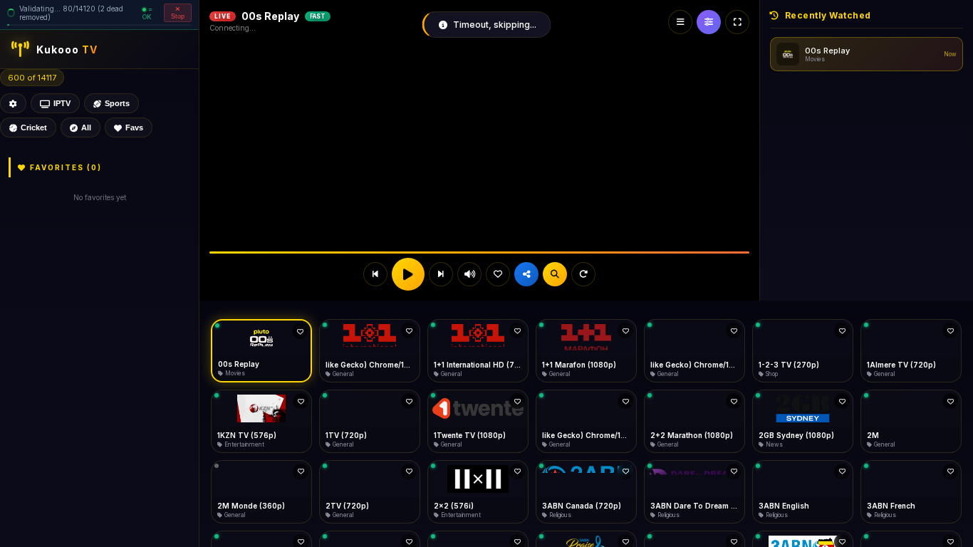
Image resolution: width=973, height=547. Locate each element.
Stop (177, 16)
